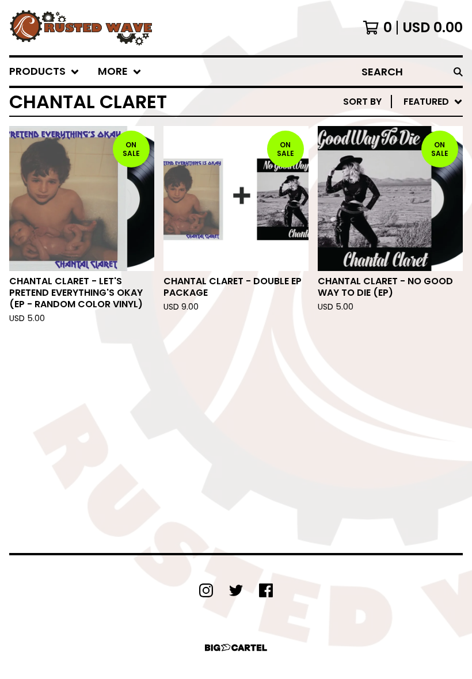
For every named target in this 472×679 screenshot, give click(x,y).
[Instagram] (206, 590)
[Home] (81, 27)
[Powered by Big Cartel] (236, 647)
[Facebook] (266, 590)
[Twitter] (236, 590)
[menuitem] (44, 72)
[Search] (458, 72)
